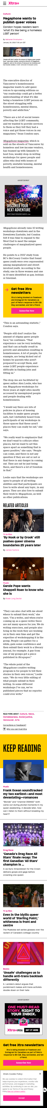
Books (6, 969)
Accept (22, 1098)
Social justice (25, 717)
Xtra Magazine (14, 3)
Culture (7, 14)
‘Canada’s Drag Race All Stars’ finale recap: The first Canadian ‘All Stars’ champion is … (20, 859)
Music (6, 583)
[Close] (40, 1074)
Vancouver (8, 720)
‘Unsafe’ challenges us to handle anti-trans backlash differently (23, 976)
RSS (44, 1090)
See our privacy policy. (16, 1091)
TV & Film (7, 534)
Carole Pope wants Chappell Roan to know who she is (23, 590)
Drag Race (8, 850)
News (31, 714)
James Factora (12, 550)
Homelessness (10, 717)
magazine (15, 141)
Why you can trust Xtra (17, 729)
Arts (17, 720)
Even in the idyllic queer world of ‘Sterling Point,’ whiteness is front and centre (20, 920)
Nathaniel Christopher (14, 39)
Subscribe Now (26, 311)
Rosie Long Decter (14, 598)
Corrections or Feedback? (14, 725)
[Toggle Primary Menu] (4, 4)
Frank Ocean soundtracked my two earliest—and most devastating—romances (22, 794)
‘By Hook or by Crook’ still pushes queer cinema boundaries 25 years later (22, 541)
